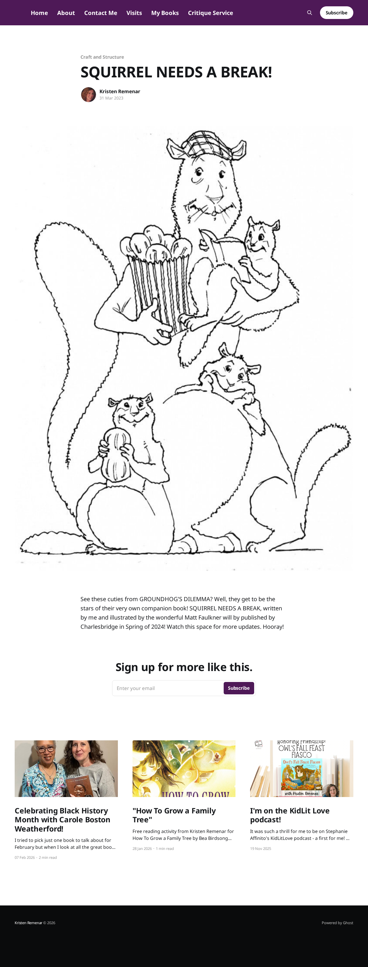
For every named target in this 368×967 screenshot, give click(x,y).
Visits (134, 13)
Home (39, 13)
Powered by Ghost (337, 922)
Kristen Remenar (119, 91)
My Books (165, 13)
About (66, 13)
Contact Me (100, 13)
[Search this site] (309, 12)
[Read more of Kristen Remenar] (88, 95)
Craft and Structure (102, 57)
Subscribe (337, 12)
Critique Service (210, 13)
